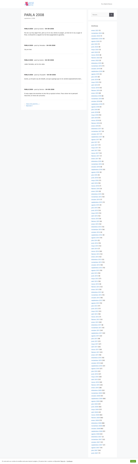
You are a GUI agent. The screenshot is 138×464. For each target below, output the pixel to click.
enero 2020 (95, 60)
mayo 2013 (94, 278)
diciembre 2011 (96, 325)
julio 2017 (94, 142)
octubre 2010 (95, 363)
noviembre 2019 (96, 66)
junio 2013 (94, 276)
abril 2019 (94, 85)
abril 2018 (94, 118)
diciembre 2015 (96, 194)
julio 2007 (94, 450)
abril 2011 (94, 347)
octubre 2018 (95, 101)
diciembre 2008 (96, 423)
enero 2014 (95, 257)
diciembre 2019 (96, 63)
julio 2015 (94, 208)
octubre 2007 (95, 442)
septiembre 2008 (96, 431)
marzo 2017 (95, 153)
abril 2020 (94, 52)
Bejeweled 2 (29, 105)
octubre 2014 (95, 232)
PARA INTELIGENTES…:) (32, 104)
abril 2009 (94, 412)
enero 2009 (95, 420)
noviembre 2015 (96, 197)
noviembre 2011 (96, 327)
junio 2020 (94, 47)
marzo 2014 (95, 251)
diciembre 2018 (96, 96)
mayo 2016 (94, 180)
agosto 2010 (95, 368)
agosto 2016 (95, 172)
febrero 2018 (95, 123)
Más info (63, 461)
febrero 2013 (95, 287)
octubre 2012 (95, 297)
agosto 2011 (95, 336)
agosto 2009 (95, 401)
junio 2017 (94, 145)
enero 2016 (95, 191)
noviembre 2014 (96, 229)
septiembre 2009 (96, 398)
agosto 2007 (95, 447)
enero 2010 (95, 387)
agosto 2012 (95, 303)
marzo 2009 (95, 415)
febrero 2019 (95, 90)
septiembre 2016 (96, 169)
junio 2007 (94, 453)
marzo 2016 (95, 186)
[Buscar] (111, 15)
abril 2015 (94, 216)
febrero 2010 (95, 385)
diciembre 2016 (96, 161)
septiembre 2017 (96, 137)
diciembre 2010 (96, 357)
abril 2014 (94, 248)
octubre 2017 (95, 134)
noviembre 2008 (96, 426)
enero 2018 (95, 126)
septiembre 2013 (96, 267)
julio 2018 (94, 109)
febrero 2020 (95, 58)
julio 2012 (94, 306)
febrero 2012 (95, 319)
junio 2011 (94, 341)
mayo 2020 (95, 49)
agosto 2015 (95, 205)
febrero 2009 (95, 417)
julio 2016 (94, 175)
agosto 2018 (95, 107)
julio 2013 (94, 273)
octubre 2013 (95, 265)
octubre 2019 (95, 68)
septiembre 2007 (96, 445)
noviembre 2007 (96, 439)
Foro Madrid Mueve (106, 4)
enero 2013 (95, 289)
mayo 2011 (94, 344)
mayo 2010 (94, 377)
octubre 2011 (95, 330)
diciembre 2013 (96, 259)
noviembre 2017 (96, 131)
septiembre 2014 (96, 235)
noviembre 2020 (96, 33)
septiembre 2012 (96, 300)
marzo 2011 (95, 349)
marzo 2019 (95, 88)
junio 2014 (94, 243)
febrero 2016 (95, 188)
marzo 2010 (95, 382)
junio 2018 (94, 112)
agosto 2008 (95, 434)
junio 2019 (94, 79)
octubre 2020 (95, 36)
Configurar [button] (69, 461)
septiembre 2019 (96, 71)
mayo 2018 (94, 115)
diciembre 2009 (96, 390)
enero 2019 (95, 93)
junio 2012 (94, 308)
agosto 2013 (95, 270)
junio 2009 (94, 407)
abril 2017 (94, 150)
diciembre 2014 (96, 227)
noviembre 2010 (96, 360)
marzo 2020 (95, 55)
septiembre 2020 (96, 38)
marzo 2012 (95, 317)
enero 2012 (95, 322)
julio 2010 (94, 371)
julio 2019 (94, 77)
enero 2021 (95, 30)
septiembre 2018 (96, 104)
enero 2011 (94, 355)
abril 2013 (94, 281)
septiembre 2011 (96, 333)
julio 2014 (94, 240)
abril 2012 (94, 314)
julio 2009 (94, 404)
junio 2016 (94, 178)
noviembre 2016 (96, 164)
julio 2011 (94, 338)
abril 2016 (94, 183)
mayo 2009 (95, 409)
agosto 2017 (95, 139)
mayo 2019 (94, 82)
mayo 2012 (94, 311)
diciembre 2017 (96, 128)
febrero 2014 (95, 254)
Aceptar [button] (133, 461)
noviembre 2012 (96, 295)
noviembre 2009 (96, 393)
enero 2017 (95, 158)
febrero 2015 (95, 221)
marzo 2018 (95, 120)
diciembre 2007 (96, 437)
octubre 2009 (95, 396)
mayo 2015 (94, 213)
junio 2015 (94, 210)
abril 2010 (94, 379)
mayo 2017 (94, 148)
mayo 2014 (94, 246)
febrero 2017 (95, 156)
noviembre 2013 (96, 262)
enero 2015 (95, 224)
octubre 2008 (95, 428)
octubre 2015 (95, 199)
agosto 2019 (95, 74)
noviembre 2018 (96, 98)
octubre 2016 (95, 167)
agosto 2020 (95, 41)
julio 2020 (94, 44)
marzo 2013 (95, 284)
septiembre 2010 (96, 366)
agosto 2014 (95, 237)
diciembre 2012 (96, 292)
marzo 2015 (95, 218)
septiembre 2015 (96, 202)
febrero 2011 (95, 352)
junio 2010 (94, 374)
